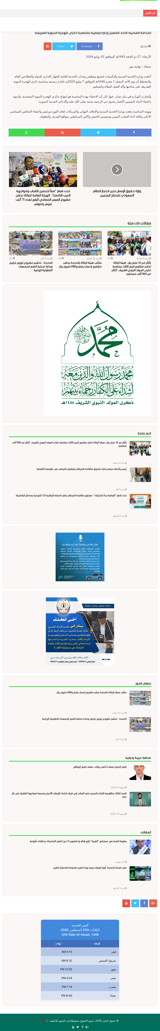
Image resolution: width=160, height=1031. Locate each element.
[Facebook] (144, 903)
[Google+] (153, 903)
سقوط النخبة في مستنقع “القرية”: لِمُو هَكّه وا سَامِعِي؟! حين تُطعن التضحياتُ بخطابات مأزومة (78, 841)
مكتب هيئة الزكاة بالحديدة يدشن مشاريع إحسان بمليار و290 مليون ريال (92, 692)
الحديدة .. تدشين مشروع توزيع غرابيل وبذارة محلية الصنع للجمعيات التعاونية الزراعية (30, 266)
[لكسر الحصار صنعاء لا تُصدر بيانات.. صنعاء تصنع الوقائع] (140, 772)
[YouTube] (126, 903)
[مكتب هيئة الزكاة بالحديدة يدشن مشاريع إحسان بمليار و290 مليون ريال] (80, 243)
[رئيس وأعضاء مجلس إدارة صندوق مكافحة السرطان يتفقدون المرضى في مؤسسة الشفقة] (140, 474)
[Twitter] (135, 903)
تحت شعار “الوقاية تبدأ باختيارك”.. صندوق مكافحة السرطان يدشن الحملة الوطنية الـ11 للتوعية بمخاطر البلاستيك (71, 495)
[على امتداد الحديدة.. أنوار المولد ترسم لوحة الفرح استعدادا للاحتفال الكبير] (140, 873)
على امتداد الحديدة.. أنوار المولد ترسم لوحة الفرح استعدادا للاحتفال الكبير (90, 868)
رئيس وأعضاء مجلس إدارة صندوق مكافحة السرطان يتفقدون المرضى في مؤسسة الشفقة (82, 469)
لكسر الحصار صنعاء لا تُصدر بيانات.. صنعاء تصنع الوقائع (100, 767)
